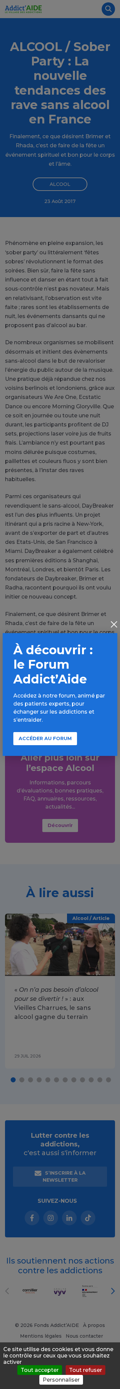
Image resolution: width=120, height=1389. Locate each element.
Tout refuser (85, 1370)
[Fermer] (114, 625)
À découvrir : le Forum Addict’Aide (53, 664)
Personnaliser (61, 1380)
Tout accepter (40, 1370)
